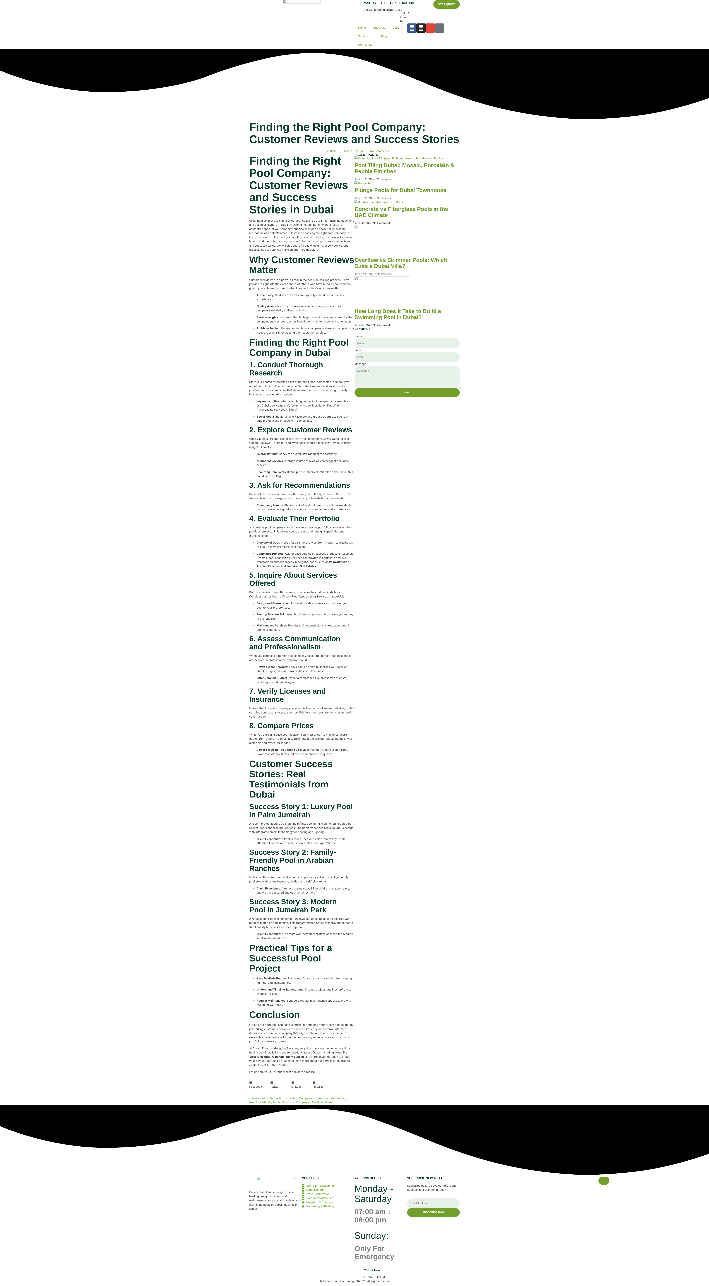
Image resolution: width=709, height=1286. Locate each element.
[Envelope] (430, 28)
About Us (379, 27)
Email (358, 350)
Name (358, 336)
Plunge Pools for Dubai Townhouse (400, 190)
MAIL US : (371, 3)
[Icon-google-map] (439, 28)
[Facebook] (411, 28)
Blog (384, 36)
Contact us (365, 44)
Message (360, 364)
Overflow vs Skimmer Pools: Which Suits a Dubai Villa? (400, 263)
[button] (259, 1085)
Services (364, 36)
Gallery (397, 27)
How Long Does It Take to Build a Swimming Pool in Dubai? (397, 314)
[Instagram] (421, 28)
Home (362, 27)
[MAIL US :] (359, 4)
